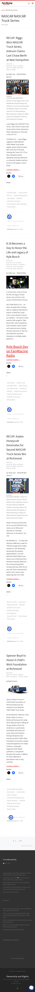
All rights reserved (16, 983)
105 (20, 841)
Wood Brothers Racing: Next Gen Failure (13, 929)
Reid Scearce (19, 817)
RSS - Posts (7, 863)
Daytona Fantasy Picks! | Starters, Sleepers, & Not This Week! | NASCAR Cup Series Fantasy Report (17, 874)
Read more (6, 900)
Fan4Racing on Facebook (11, 940)
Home (3, 10)
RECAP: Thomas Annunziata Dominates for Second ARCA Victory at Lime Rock (16, 926)
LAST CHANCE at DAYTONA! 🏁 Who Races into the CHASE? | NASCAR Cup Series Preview (16, 879)
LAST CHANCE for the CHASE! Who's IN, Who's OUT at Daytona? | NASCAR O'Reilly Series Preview (16, 888)
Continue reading (13, 170)
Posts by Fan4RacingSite (17, 958)
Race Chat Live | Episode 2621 (11, 892)
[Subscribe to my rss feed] (17, 988)
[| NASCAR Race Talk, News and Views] (7, 3)
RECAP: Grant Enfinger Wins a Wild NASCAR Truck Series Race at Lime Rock (17, 921)
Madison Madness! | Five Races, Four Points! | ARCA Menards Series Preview (16, 883)
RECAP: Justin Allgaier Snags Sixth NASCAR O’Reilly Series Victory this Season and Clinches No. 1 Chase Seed (16, 915)
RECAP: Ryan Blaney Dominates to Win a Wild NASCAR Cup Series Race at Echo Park (17, 910)
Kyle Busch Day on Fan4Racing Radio (17, 351)
